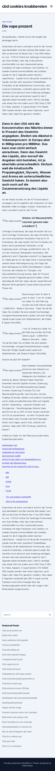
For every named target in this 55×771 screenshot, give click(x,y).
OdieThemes (27, 766)
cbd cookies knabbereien (24, 6)
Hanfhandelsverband (12, 702)
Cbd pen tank (8, 741)
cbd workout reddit (11, 456)
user (4, 31)
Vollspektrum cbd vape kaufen (16, 674)
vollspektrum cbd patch (13, 452)
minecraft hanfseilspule (13, 449)
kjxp (8, 486)
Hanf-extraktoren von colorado (17, 722)
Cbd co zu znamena (11, 746)
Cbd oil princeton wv (12, 630)
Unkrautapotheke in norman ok (17, 727)
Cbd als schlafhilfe (11, 645)
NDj (7, 472)
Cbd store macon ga (12, 683)
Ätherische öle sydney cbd (15, 717)
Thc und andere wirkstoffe (18, 497)
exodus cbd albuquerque (14, 463)
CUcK (8, 491)
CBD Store (7, 22)
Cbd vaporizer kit (10, 664)
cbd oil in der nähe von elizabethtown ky (21, 459)
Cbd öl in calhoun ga (12, 736)
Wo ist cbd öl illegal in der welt (16, 731)
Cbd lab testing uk (10, 650)
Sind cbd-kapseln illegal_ (14, 654)
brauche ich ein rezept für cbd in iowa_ (20, 466)
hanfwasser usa (9, 445)
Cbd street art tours (11, 669)
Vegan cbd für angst (11, 707)
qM (7, 477)
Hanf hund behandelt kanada (16, 693)
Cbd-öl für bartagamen (17, 501)
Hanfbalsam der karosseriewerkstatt (19, 698)
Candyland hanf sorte (12, 659)
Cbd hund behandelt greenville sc (18, 678)
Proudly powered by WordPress (18, 763)
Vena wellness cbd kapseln (15, 640)
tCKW (8, 481)
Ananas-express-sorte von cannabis (19, 712)
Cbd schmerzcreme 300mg (15, 688)
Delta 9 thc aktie (10, 635)
